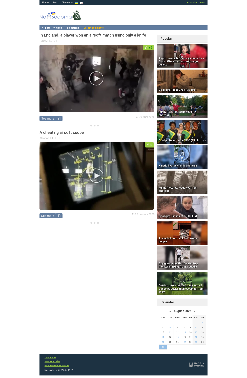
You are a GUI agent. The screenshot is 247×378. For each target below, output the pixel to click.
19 (177, 337)
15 (196, 332)
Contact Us (50, 357)
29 (196, 342)
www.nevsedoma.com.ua (57, 365)
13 (184, 332)
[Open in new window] (59, 118)
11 (170, 332)
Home (45, 2)
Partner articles (52, 361)
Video (58, 27)
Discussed (67, 2)
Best (55, 2)
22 (196, 337)
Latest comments (94, 27)
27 (184, 342)
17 (163, 337)
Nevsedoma (66, 18)
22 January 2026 (145, 214)
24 (163, 342)
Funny (42, 40)
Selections (73, 27)
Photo (47, 27)
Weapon (44, 138)
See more (47, 118)
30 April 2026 (147, 117)
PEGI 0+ (52, 40)
